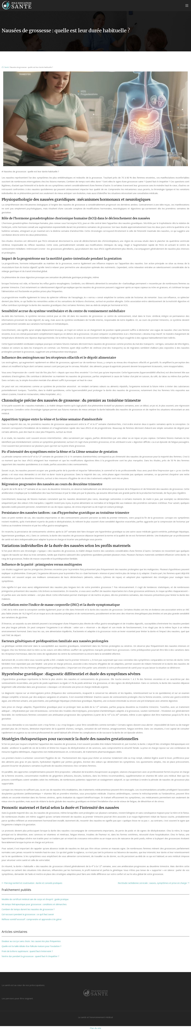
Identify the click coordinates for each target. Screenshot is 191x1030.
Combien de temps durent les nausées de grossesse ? (28, 909)
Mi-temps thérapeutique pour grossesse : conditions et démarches (34, 904)
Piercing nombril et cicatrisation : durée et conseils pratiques (33, 883)
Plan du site (95, 1028)
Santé (7, 67)
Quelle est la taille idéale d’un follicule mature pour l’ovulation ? (31, 946)
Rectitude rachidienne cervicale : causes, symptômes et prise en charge (152, 883)
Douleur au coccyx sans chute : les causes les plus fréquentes (31, 941)
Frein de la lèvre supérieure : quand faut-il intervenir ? (27, 951)
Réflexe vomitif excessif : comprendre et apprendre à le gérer (32, 919)
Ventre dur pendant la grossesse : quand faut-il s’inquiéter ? (30, 956)
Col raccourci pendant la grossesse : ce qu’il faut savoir (28, 914)
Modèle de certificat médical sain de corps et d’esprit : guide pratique (35, 899)
